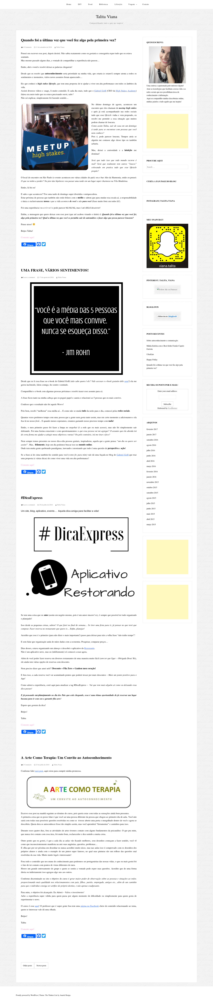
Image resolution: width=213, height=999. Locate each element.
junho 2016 (151, 455)
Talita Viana (106, 16)
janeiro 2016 (151, 476)
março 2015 (151, 524)
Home (68, 4)
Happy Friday (152, 359)
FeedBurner (172, 408)
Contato (145, 4)
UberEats (150, 354)
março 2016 (151, 466)
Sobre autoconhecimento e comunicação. (162, 340)
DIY (80, 4)
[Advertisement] (167, 131)
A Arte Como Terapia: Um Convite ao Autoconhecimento (66, 757)
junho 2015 (151, 508)
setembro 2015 (152, 492)
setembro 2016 (152, 439)
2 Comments (27, 765)
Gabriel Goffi (100, 90)
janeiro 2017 (151, 434)
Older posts (27, 965)
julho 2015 (151, 503)
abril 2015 (150, 519)
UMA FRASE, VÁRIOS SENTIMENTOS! (55, 270)
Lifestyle (118, 4)
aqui (126, 381)
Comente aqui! (27, 237)
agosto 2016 (151, 445)
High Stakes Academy (126, 90)
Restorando (89, 648)
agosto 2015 (151, 498)
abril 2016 (150, 461)
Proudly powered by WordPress (27, 995)
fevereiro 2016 (152, 471)
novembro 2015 (153, 482)
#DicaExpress (32, 497)
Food (90, 4)
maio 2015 (151, 513)
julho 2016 (151, 450)
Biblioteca (103, 4)
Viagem (131, 4)
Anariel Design (65, 995)
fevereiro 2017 (152, 429)
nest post (39, 770)
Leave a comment (29, 277)
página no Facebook (90, 905)
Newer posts (41, 965)
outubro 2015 (152, 487)
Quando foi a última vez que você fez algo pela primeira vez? (68, 40)
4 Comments (27, 47)
